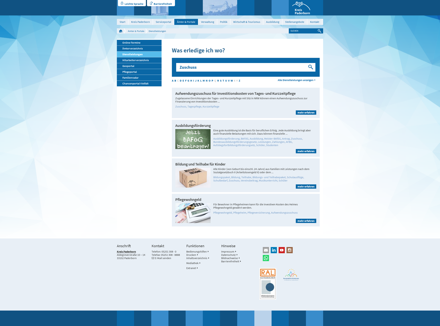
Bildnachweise (229, 258)
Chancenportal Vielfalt (135, 83)
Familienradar (130, 77)
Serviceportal (163, 22)
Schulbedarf (220, 180)
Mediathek (192, 263)
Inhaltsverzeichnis (196, 258)
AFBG (289, 142)
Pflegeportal (129, 71)
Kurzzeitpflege (211, 106)
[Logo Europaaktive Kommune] (291, 275)
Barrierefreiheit (163, 3)
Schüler (260, 145)
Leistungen (264, 142)
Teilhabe (246, 177)
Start (122, 22)
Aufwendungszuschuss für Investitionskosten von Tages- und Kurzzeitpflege (235, 93)
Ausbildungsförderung (193, 125)
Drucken (191, 254)
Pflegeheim (239, 212)
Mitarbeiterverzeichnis (135, 60)
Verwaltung (207, 22)
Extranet (191, 268)
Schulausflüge (295, 177)
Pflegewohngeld (188, 199)
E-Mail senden (163, 258)
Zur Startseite (121, 30)
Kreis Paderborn (140, 22)
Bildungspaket (221, 177)
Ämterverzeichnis (132, 48)
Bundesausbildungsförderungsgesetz (235, 142)
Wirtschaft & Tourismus (246, 22)
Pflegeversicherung (259, 212)
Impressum (227, 251)
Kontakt (314, 22)
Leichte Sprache (134, 3)
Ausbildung (272, 22)
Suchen (311, 67)
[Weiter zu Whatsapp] (291, 258)
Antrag (286, 138)
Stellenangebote (294, 22)
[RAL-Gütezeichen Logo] (267, 284)
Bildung (235, 177)
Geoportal (128, 66)
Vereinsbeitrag (249, 180)
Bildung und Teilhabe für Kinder (200, 164)
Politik (223, 22)
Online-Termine (131, 42)
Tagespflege (194, 106)
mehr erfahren (306, 112)
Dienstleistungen (157, 31)
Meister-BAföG (272, 138)
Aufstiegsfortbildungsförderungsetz (234, 145)
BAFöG (245, 138)
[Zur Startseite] (306, 7)
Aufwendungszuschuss (284, 212)
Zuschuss (180, 106)
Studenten (272, 145)
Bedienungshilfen (196, 251)
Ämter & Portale (186, 22)
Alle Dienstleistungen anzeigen (296, 80)
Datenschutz (228, 254)
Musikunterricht (268, 180)
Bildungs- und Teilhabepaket (269, 177)
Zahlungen (278, 142)
